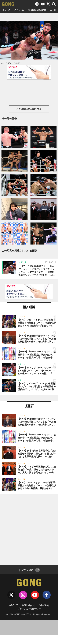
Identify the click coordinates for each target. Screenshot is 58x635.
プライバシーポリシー (29, 608)
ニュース (6, 10)
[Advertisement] (29, 529)
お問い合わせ (29, 605)
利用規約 (44, 605)
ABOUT (13, 605)
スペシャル (19, 10)
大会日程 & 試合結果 (37, 10)
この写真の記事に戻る (29, 108)
